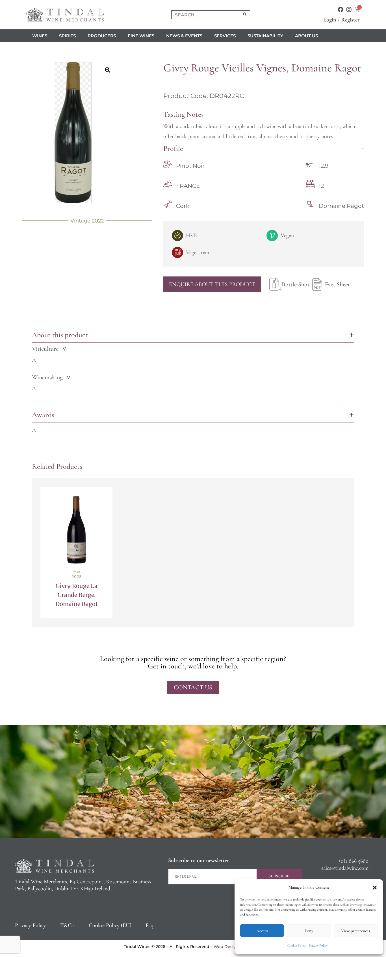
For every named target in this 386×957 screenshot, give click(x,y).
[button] (375, 887)
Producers (102, 35)
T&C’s (67, 925)
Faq (149, 925)
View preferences (355, 930)
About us (306, 35)
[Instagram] (349, 9)
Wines (39, 35)
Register (350, 19)
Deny (309, 930)
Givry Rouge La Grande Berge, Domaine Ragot (76, 594)
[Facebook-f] (340, 9)
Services (225, 35)
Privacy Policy (318, 945)
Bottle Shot (295, 284)
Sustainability (265, 35)
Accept (262, 930)
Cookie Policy (296, 945)
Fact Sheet (337, 284)
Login (329, 19)
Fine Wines (141, 35)
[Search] (245, 15)
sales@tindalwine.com (344, 868)
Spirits (67, 35)
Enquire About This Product (212, 284)
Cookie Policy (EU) (110, 925)
